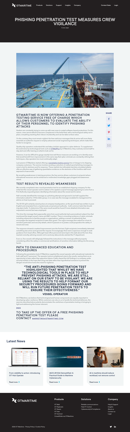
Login (116, 5)
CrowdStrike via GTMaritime (63, 416)
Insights (110, 407)
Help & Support (113, 404)
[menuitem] (39, 5)
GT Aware (57, 409)
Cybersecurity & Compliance (90, 409)
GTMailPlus (55, 149)
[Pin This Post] (109, 132)
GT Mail (57, 404)
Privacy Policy (29, 427)
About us (111, 409)
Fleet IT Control (86, 407)
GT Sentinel (58, 414)
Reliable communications (89, 404)
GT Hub (57, 411)
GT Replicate (58, 407)
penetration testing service (59, 163)
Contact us (111, 411)
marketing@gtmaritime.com (47, 318)
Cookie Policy (40, 427)
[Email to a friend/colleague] (109, 145)
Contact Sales (106, 5)
